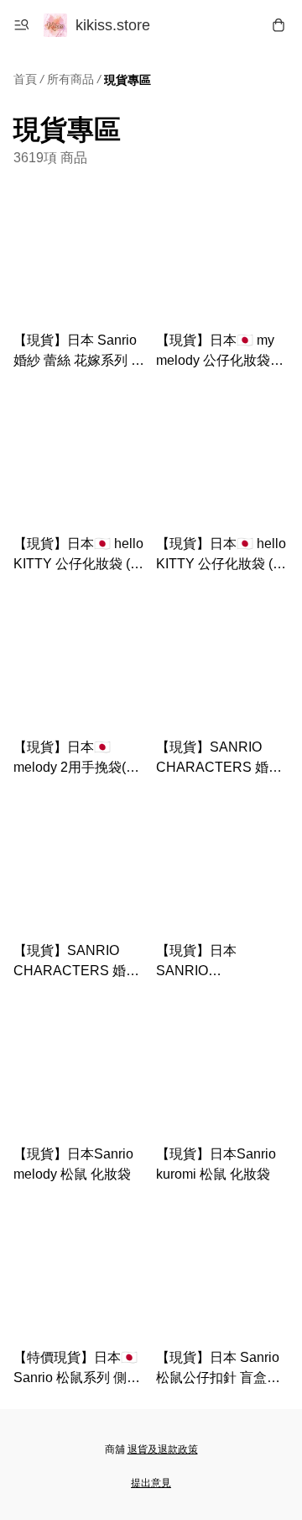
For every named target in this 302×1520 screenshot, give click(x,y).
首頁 (25, 79)
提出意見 (151, 1483)
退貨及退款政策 (163, 1449)
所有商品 (70, 79)
